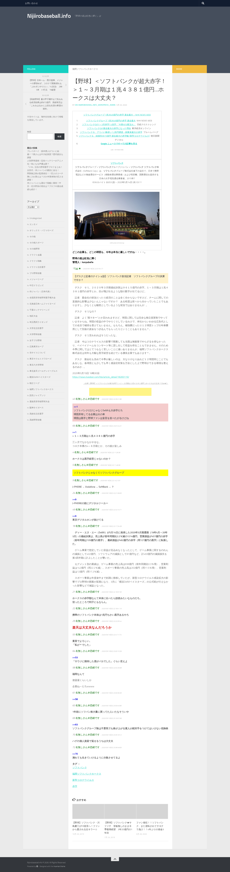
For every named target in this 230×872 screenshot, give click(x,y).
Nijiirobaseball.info (49, 16)
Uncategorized (36, 218)
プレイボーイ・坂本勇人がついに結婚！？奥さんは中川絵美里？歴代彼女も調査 (45, 154)
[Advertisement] (115, 45)
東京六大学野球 (37, 365)
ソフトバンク (79, 767)
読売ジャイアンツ (38, 395)
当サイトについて (38, 352)
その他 (33, 236)
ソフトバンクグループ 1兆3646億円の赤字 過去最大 (111, 120)
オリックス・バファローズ (42, 230)
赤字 (74, 786)
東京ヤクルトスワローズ (41, 359)
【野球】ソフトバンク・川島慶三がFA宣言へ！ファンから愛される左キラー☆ (86, 826)
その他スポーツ (37, 242)
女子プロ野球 (36, 340)
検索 (29, 132)
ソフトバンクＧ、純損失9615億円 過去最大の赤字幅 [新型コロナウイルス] (114, 136)
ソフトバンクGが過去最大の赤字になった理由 (109, 128)
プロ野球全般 (36, 273)
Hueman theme (59, 866)
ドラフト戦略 (36, 261)
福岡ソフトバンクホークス (85, 69)
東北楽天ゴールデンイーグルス (44, 371)
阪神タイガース (37, 407)
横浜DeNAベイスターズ (40, 377)
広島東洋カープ (37, 346)
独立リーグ (35, 383)
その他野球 (35, 249)
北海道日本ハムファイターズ (43, 304)
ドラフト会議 (36, 255)
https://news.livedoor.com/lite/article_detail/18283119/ (100, 376)
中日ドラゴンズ (37, 285)
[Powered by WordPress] (37, 866)
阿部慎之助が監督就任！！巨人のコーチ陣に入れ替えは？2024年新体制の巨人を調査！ (45, 176)
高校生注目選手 (37, 414)
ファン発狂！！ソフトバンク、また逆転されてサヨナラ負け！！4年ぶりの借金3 (150, 826)
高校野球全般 (36, 420)
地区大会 (34, 316)
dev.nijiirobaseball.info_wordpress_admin (95, 105)
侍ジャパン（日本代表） (41, 291)
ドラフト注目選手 (38, 267)
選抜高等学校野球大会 (40, 401)
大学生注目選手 (37, 328)
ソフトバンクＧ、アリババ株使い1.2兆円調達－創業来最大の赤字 (111, 132)
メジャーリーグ (37, 279)
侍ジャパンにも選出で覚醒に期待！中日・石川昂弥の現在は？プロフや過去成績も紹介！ (45, 186)
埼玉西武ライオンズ (39, 322)
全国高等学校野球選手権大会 (43, 297)
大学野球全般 (36, 334)
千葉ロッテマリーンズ (40, 310)
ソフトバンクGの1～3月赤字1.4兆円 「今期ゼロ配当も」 (109, 124)
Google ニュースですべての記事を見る (119, 143)
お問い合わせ (31, 3)
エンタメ (34, 224)
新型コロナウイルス (83, 780)
